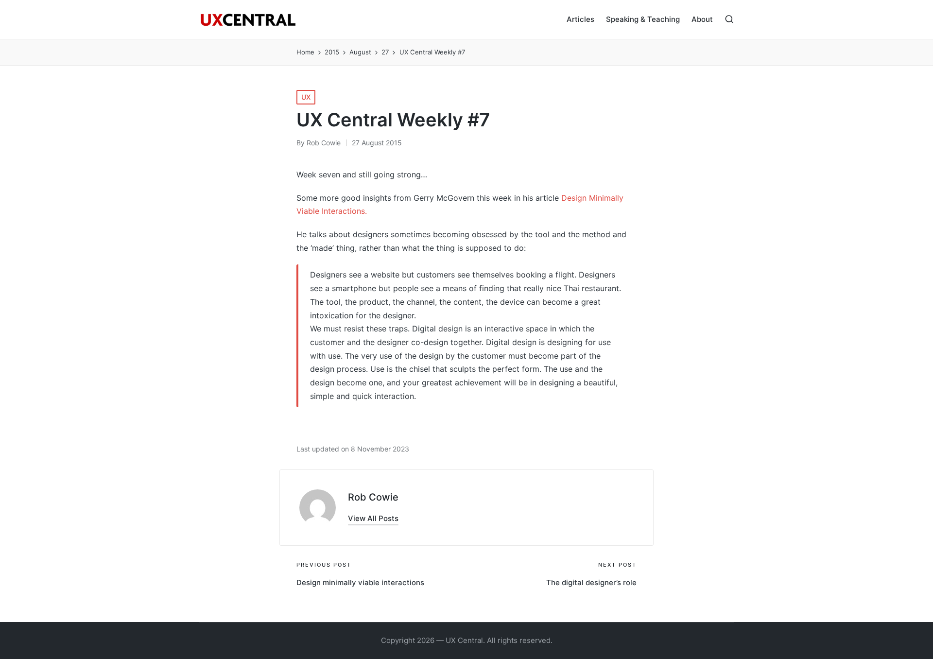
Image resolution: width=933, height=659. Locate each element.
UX (306, 97)
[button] (373, 518)
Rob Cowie (373, 497)
